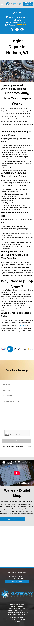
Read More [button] (12, 519)
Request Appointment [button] (28, 4)
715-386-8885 (21, 325)
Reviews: (10, 25)
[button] (12, 29)
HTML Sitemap (17, 622)
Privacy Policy (17, 621)
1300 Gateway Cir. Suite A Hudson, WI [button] (18, 19)
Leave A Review (17, 581)
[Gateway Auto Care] (13, 4)
